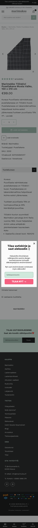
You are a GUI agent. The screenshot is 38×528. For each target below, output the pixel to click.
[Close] (34, 243)
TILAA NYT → (19, 281)
